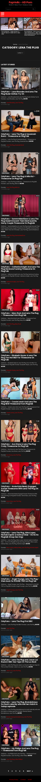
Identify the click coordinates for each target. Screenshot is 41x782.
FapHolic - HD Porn (20, 2)
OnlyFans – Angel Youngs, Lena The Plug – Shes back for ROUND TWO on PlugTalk (20, 580)
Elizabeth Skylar (10, 370)
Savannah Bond (19, 145)
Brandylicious (19, 717)
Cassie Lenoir (10, 412)
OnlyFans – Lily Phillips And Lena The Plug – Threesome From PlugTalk (19, 749)
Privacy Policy (13, 779)
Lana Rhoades (10, 102)
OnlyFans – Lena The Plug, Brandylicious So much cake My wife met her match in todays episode (19, 704)
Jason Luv (9, 670)
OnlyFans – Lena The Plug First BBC (17, 621)
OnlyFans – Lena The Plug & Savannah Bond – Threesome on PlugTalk (18, 135)
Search (33, 9)
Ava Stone (9, 455)
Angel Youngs (10, 590)
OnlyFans (5, 88)
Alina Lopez (9, 547)
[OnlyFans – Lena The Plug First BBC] (20, 608)
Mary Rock (18, 324)
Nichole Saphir (34, 547)
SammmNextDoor (20, 235)
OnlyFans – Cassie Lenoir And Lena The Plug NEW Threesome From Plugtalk (19, 402)
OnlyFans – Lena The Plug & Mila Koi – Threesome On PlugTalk (18, 177)
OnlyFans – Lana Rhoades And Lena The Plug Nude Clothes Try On (19, 92)
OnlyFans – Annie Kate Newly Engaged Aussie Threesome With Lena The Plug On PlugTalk (19, 488)
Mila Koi (17, 187)
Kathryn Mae (17, 547)
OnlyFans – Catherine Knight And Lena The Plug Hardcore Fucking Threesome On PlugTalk (20, 269)
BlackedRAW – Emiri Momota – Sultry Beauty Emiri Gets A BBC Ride (11, 33)
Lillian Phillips (19, 759)
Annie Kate (9, 501)
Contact (23, 779)
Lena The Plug (19, 102)
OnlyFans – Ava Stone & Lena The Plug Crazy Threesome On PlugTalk (18, 445)
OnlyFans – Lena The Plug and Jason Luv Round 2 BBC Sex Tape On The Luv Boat (19, 660)
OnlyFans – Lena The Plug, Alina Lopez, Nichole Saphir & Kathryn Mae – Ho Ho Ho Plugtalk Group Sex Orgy (19, 534)
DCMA (30, 779)
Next (40, 27)
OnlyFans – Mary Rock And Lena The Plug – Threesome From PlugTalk (20, 314)
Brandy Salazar (10, 717)
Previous (1, 27)
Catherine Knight (11, 281)
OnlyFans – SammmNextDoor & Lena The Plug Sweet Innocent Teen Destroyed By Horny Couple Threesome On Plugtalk (19, 220)
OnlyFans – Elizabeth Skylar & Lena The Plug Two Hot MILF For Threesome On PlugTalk (19, 357)
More (25, 99)
